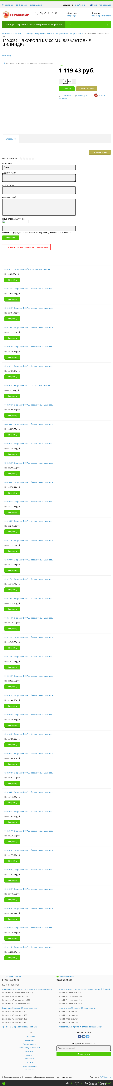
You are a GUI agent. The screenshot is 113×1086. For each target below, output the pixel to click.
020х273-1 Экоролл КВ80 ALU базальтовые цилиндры (29, 579)
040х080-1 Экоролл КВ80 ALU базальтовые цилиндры (29, 482)
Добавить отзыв (100, 152)
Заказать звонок (13, 976)
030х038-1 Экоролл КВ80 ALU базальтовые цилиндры (29, 772)
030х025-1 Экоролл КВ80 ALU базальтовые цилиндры (29, 695)
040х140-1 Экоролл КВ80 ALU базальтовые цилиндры (29, 656)
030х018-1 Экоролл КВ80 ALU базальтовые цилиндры (29, 346)
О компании (8, 5)
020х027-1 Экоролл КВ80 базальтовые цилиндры (27, 269)
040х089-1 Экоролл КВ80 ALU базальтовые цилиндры (29, 521)
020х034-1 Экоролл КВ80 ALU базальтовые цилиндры (29, 889)
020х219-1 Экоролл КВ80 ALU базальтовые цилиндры (29, 540)
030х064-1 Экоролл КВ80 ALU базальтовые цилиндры (29, 463)
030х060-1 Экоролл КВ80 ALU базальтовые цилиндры (29, 869)
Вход (94, 5)
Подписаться (84, 1054)
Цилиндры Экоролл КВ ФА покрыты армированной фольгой (34, 24)
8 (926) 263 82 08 (45, 13)
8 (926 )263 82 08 (10, 979)
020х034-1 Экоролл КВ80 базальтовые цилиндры (27, 385)
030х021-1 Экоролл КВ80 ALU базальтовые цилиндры (29, 366)
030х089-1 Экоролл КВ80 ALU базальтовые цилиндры (29, 559)
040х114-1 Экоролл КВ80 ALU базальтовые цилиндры (29, 618)
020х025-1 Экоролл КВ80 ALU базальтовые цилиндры (29, 811)
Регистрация (105, 5)
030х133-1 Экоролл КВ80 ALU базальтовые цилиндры (29, 637)
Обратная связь (67, 976)
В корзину (66, 88)
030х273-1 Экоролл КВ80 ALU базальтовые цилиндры (29, 288)
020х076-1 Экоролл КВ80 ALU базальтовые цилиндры (29, 927)
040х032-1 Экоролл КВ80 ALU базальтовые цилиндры (29, 404)
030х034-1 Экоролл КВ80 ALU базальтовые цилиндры (29, 734)
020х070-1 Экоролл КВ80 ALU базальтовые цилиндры (29, 850)
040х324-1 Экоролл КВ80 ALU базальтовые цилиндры (29, 676)
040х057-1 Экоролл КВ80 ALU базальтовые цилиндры (29, 831)
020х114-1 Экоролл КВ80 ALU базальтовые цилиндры (29, 947)
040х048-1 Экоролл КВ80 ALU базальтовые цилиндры (29, 424)
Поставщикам (35, 5)
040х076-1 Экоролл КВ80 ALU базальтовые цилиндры (29, 908)
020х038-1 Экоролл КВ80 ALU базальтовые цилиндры (29, 714)
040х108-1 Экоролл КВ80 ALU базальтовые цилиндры (29, 327)
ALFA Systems (105, 1077)
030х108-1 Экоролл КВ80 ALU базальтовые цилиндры (29, 598)
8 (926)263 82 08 (64, 979)
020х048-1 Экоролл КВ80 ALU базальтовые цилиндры (29, 792)
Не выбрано (79, 5)
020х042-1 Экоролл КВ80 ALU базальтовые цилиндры (29, 753)
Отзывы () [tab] (11, 138)
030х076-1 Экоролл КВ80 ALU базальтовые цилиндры (29, 501)
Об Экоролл (21, 5)
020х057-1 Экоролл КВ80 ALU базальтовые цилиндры (29, 443)
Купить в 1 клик (86, 88)
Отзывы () (7, 55)
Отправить (10, 237)
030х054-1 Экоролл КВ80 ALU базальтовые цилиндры (29, 308)
